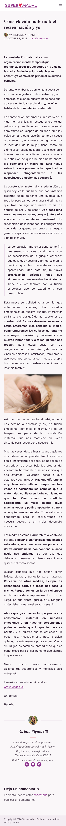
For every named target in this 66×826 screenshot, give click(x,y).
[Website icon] (27, 764)
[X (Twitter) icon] (33, 764)
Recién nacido (39, 39)
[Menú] (60, 5)
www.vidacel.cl (13, 686)
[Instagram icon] (39, 764)
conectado (40, 795)
